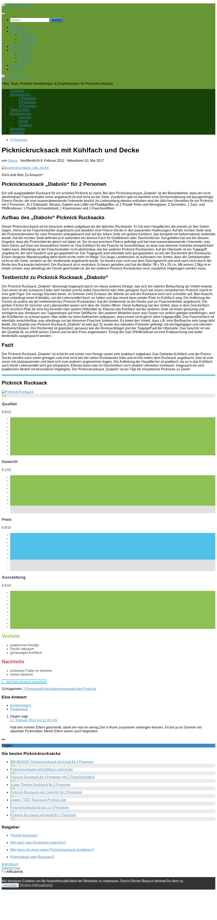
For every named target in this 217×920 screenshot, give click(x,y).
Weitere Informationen (36, 885)
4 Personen (27, 39)
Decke (23, 58)
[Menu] (3, 13)
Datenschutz (11, 868)
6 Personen (27, 42)
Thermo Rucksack (24, 835)
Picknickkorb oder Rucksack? (32, 857)
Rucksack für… (21, 31)
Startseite (17, 27)
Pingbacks (19, 709)
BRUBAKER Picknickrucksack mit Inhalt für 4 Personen (52, 762)
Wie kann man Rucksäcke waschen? (38, 842)
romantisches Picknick (79, 689)
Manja (12, 160)
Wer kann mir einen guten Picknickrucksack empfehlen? (52, 850)
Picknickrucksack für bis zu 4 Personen (39, 807)
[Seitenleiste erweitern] (3, 739)
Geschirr (25, 54)
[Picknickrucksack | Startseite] (16, 5)
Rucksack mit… (22, 50)
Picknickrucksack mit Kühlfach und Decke (41, 769)
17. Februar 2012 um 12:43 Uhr (33, 720)
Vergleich (17, 69)
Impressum (10, 864)
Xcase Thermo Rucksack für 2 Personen (40, 784)
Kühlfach (25, 61)
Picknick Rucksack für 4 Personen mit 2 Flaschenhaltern (52, 777)
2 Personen (27, 35)
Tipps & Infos (20, 46)
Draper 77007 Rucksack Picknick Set (38, 800)
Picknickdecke (52, 689)
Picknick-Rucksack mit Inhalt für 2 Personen (43, 815)
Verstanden (10, 885)
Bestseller (17, 65)
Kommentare (20, 705)
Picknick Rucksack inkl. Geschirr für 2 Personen (46, 792)
